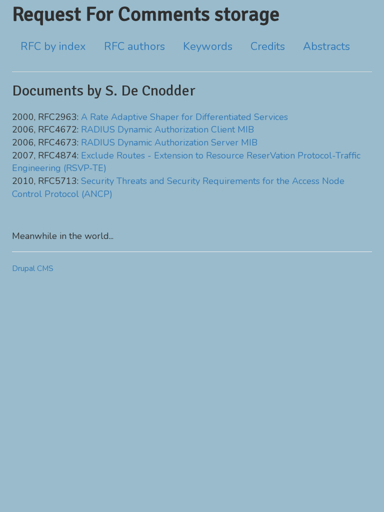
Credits (267, 46)
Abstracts (326, 46)
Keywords (207, 46)
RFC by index (53, 46)
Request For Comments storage (146, 14)
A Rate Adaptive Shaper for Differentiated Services (184, 117)
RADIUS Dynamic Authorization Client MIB (167, 130)
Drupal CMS (33, 269)
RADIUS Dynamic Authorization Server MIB (169, 142)
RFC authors (134, 46)
